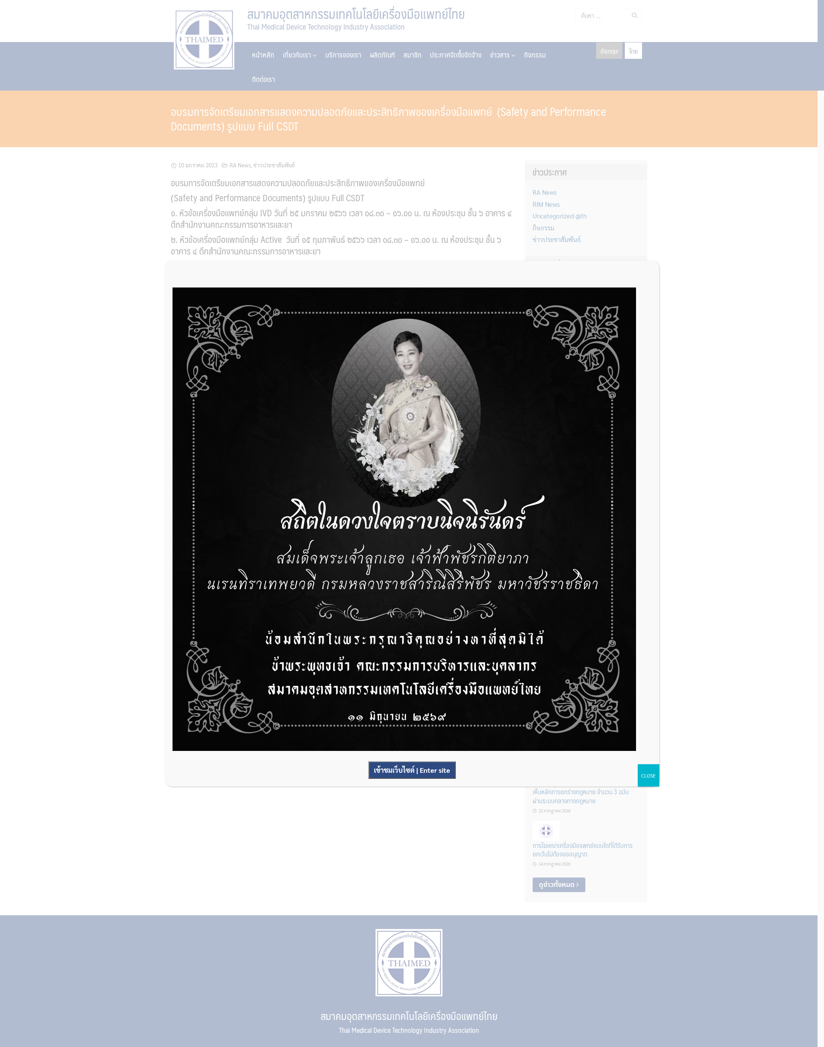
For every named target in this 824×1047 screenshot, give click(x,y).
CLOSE (648, 775)
